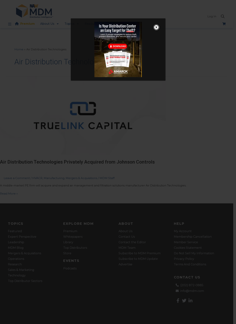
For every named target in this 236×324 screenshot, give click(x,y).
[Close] (156, 27)
